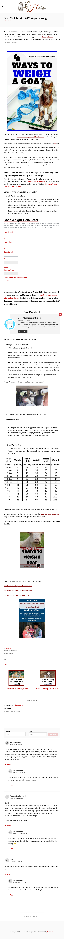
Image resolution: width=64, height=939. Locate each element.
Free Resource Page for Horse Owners (18, 586)
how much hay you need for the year (30, 137)
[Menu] (2, 6)
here (55, 143)
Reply (9, 764)
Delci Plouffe (8, 20)
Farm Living (6, 653)
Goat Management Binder (29, 317)
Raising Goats (47, 37)
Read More (22, 331)
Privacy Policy (18, 705)
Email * (31, 731)
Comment (7, 709)
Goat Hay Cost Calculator (50, 514)
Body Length (8, 252)
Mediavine (50, 932)
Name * (8, 731)
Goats (11, 653)
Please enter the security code (15, 278)
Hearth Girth (8, 232)
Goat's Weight (9, 270)
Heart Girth (8, 242)
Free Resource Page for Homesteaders (18, 590)
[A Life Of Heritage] (32, 6)
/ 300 (6, 267)
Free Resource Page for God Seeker (17, 595)
